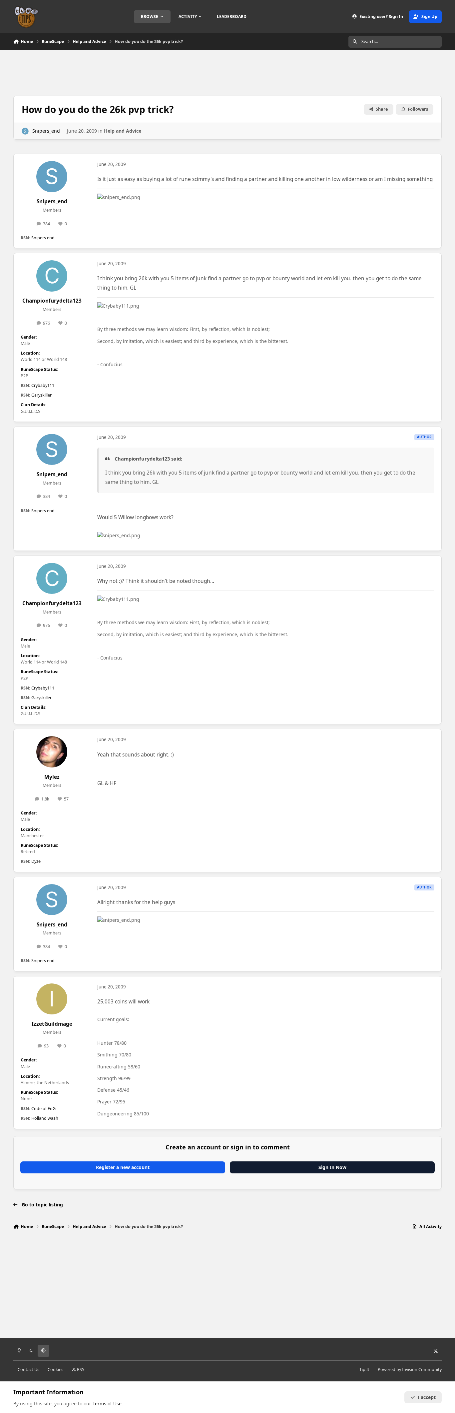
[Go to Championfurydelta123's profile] (52, 276)
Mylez (52, 776)
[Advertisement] (227, 72)
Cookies (55, 1369)
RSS (80, 1369)
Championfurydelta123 (52, 300)
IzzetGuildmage (52, 1023)
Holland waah (44, 1118)
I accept (427, 1397)
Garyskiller (41, 395)
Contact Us (28, 1369)
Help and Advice (122, 131)
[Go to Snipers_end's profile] (25, 131)
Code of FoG (43, 1108)
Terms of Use (107, 1403)
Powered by (410, 1369)
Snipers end (43, 238)
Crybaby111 (42, 385)
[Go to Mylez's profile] (52, 751)
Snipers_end (46, 131)
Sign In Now (332, 1167)
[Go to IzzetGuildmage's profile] (52, 999)
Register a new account (123, 1167)
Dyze (36, 861)
